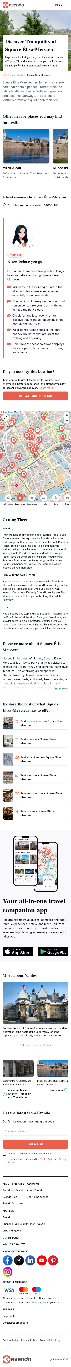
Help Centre (9, 1316)
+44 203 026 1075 (14, 1244)
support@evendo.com (15, 1251)
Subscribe (35, 1144)
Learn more (46, 387)
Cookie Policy (47, 1159)
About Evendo (35, 1190)
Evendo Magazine (13, 1203)
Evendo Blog (10, 1196)
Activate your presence (35, 395)
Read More (61, 688)
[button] (35, 455)
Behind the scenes (37, 1196)
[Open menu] (66, 5)
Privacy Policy (29, 1340)
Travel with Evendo (13, 1190)
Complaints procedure (15, 1322)
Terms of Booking (50, 1340)
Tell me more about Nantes (35, 1045)
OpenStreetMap (10, 412)
